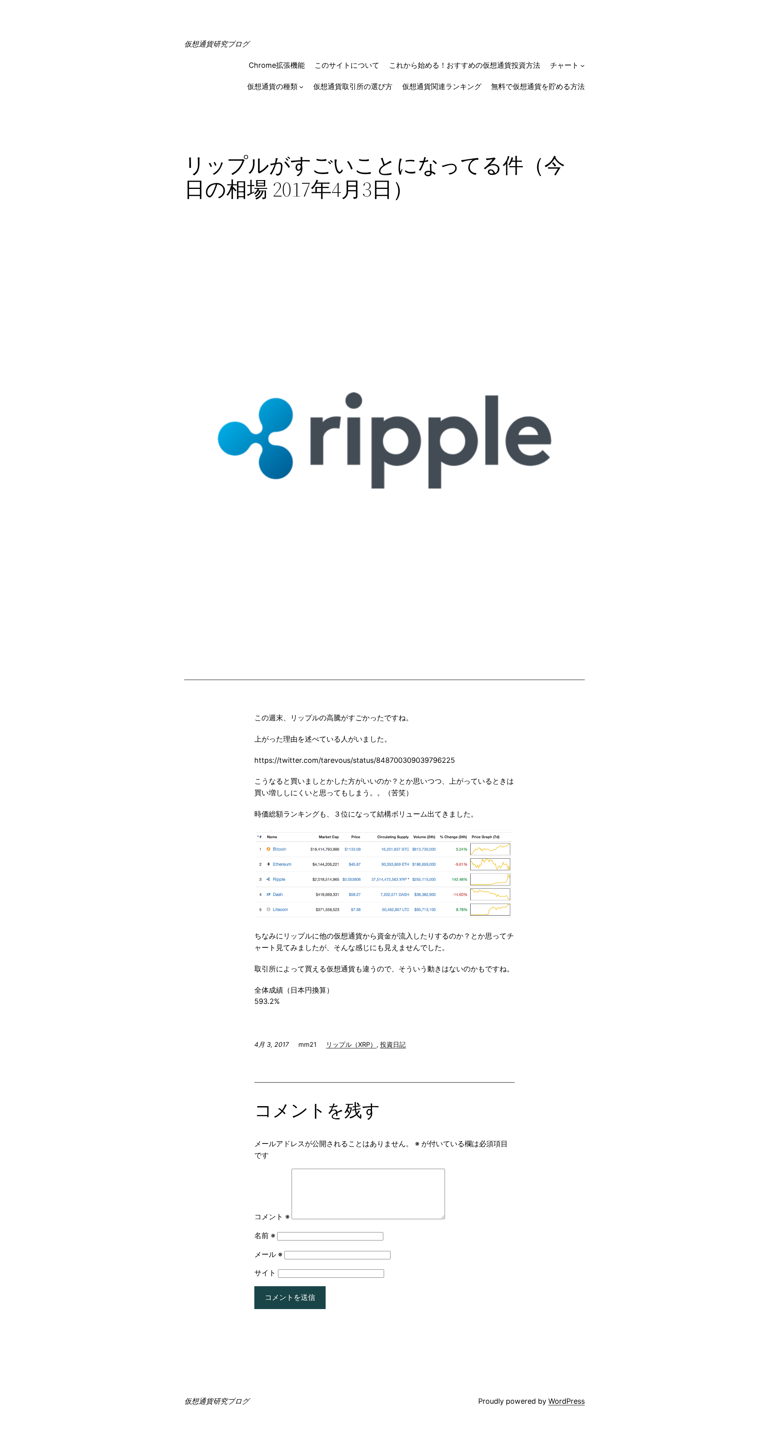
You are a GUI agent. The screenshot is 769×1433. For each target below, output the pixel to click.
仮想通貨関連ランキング (441, 86)
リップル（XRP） (351, 1044)
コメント (272, 1216)
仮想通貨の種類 (272, 86)
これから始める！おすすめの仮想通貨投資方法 (464, 65)
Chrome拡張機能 (277, 65)
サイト (265, 1273)
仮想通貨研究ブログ (216, 44)
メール (268, 1254)
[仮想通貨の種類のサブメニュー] (301, 87)
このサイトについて (346, 65)
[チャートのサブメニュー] (582, 65)
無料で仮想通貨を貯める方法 (538, 86)
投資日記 (393, 1044)
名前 (264, 1235)
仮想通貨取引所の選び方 (353, 86)
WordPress (566, 1401)
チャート (564, 65)
